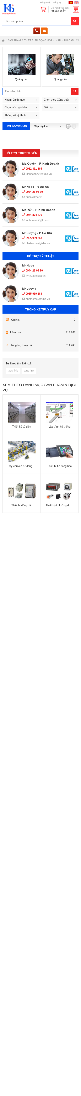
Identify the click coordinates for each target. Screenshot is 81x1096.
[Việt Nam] (71, 2)
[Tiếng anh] (76, 2)
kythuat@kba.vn (35, 275)
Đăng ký (57, 2)
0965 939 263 (33, 238)
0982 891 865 (33, 168)
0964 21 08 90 (34, 191)
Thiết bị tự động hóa (38, 40)
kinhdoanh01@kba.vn (38, 173)
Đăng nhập (45, 2)
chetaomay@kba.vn (37, 243)
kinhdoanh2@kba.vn (37, 220)
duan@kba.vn (33, 197)
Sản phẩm (14, 40)
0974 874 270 (33, 214)
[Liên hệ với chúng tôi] (68, 169)
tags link (13, 370)
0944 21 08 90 (34, 270)
